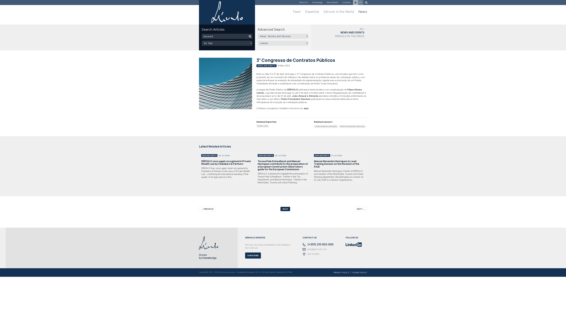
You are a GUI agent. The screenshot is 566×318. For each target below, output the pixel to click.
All (362, 29)
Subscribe (253, 255)
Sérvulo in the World (339, 12)
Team (297, 12)
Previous (207, 209)
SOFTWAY (288, 272)
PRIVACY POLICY (341, 272)
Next (361, 209)
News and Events (352, 32)
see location (313, 254)
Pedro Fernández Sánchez (352, 126)
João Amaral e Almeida (326, 126)
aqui (306, 108)
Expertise (312, 12)
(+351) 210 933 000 (320, 244)
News (362, 12)
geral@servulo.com (317, 249)
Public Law (263, 126)
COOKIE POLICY (359, 272)
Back (285, 209)
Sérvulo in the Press (349, 36)
